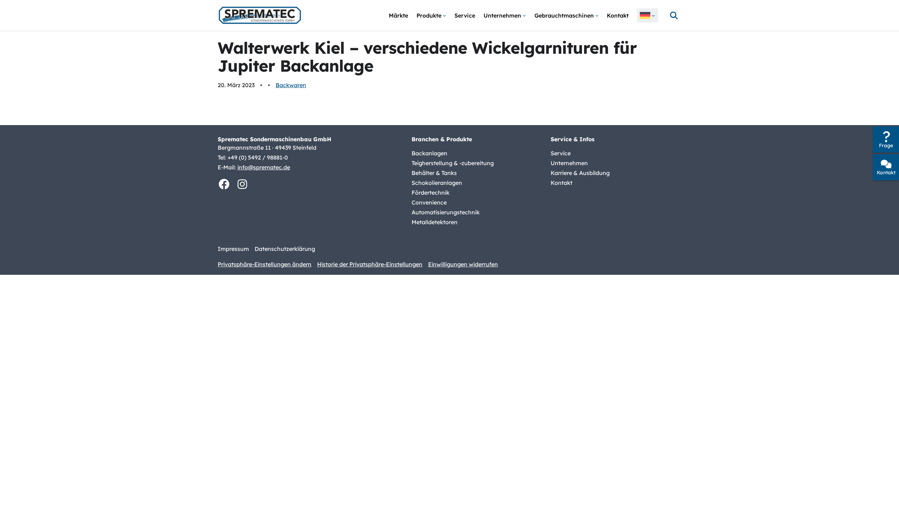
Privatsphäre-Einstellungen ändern (264, 264)
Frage (886, 145)
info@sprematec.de (263, 167)
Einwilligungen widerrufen (463, 264)
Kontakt (886, 172)
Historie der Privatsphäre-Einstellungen (369, 264)
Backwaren (291, 85)
